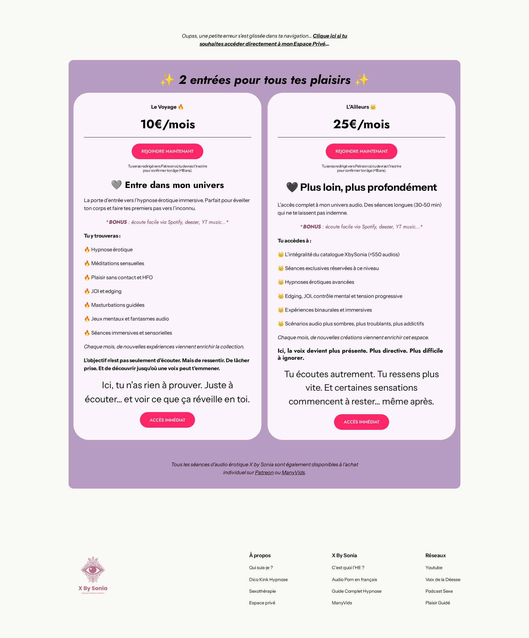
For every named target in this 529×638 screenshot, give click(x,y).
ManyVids (293, 472)
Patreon (264, 472)
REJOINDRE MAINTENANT (167, 151)
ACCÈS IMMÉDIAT (167, 420)
